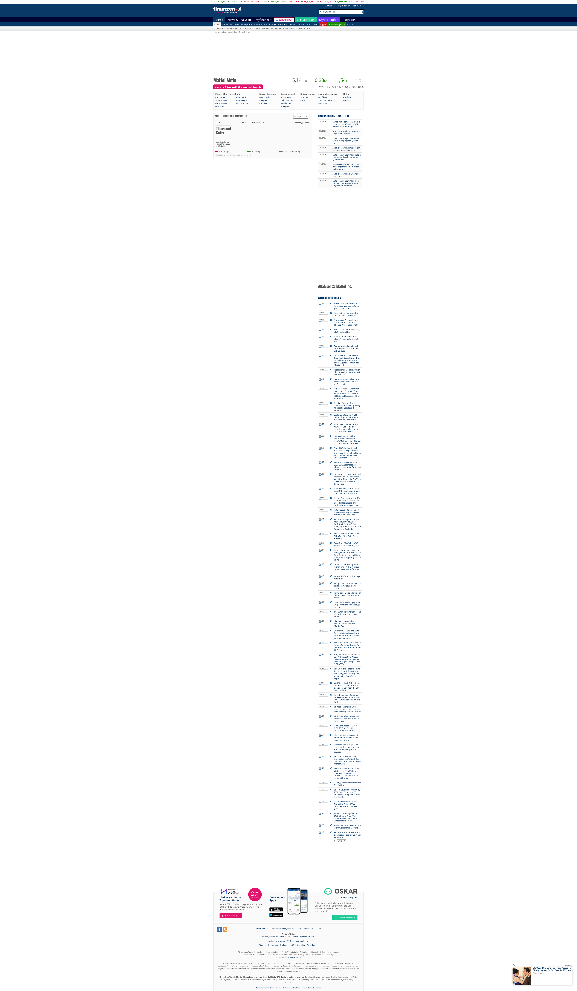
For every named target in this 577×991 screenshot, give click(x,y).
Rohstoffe (282, 24)
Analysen (263, 100)
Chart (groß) (241, 97)
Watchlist (347, 100)
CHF (334, 2)
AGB (292, 945)
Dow (245, 2)
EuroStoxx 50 (275, 928)
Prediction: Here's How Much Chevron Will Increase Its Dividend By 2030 (347, 372)
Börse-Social (288, 28)
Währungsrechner (262, 988)
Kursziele (263, 103)
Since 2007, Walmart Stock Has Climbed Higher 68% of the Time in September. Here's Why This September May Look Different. (347, 453)
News (272, 988)
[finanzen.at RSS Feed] (225, 929)
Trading (315, 24)
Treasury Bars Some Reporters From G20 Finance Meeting (347, 826)
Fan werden (358, 5)
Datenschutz (273, 945)
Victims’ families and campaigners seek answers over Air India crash (346, 718)
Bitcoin (304, 988)
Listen (257, 28)
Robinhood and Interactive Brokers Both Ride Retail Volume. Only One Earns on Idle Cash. (347, 698)
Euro (317, 2)
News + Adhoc (265, 97)
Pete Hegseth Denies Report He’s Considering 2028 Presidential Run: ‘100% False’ (346, 512)
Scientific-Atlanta (283, 936)
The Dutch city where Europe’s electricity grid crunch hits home (347, 614)
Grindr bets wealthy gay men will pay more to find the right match (347, 604)
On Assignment (268, 936)
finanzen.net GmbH (293, 957)
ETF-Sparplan (306, 20)
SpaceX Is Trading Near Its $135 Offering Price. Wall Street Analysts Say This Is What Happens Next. (345, 817)
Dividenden (276, 28)
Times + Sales (221, 100)
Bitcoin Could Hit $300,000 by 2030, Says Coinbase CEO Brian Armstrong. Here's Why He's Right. (347, 793)
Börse (219, 20)
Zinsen (301, 24)
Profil (302, 100)
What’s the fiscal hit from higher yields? (347, 577)
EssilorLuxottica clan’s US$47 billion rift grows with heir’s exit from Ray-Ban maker (346, 417)
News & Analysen (239, 20)
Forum (350, 24)
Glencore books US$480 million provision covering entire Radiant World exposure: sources (347, 748)
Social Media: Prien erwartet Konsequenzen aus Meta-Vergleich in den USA (347, 306)
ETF (265, 24)
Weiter (341, 841)
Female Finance (303, 28)
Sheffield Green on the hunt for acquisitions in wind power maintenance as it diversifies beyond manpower (347, 634)
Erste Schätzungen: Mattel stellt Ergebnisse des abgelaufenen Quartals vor (347, 157)
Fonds (259, 24)
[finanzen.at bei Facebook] (219, 929)
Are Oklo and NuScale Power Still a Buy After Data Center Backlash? (346, 536)
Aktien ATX (260, 928)
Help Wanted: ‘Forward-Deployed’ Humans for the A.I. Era (346, 339)
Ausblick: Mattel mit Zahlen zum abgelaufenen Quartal (347, 132)
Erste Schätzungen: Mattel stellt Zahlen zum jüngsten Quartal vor (347, 140)
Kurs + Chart (220, 97)
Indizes (225, 24)
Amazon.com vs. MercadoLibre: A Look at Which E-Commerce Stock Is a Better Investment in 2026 (347, 760)
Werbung (291, 941)
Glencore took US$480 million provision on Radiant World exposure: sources (347, 737)
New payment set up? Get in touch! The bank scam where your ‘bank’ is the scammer (347, 491)
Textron (295, 936)
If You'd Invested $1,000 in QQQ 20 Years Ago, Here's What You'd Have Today (345, 728)
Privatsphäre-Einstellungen (306, 945)
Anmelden (330, 5)
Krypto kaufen (328, 20)
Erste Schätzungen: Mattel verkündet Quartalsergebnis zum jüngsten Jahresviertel (346, 183)
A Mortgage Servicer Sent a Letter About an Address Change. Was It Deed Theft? (346, 322)
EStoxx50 (265, 2)
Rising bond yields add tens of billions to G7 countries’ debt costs (347, 586)
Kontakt (271, 941)
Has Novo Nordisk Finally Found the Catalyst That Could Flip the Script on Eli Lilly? (345, 805)
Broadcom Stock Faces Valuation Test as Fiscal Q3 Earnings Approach (347, 835)
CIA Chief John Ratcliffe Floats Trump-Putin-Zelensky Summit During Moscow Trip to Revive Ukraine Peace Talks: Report (347, 673)
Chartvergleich (242, 100)
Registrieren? (344, 5)
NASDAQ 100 (297, 928)
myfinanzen (263, 20)
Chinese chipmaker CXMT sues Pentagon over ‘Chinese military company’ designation (347, 709)
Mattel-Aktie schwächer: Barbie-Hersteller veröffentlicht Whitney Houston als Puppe (347, 124)
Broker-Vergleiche (337, 24)
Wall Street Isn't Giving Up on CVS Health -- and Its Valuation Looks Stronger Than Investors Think (347, 687)
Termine (265, 28)
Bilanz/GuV (286, 97)
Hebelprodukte (248, 24)
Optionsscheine (325, 100)
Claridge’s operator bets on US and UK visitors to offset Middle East (347, 623)
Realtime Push (242, 103)
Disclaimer (284, 945)
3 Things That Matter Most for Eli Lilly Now (347, 783)
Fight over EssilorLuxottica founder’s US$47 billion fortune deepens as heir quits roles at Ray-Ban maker (347, 428)
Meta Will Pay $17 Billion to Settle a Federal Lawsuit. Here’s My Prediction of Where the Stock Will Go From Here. (347, 440)
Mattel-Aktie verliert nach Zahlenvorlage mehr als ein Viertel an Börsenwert (346, 166)
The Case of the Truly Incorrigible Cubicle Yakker (347, 330)
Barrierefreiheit (302, 941)
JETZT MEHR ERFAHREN (345, 917)
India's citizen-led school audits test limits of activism (346, 314)
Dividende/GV (287, 103)
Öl (302, 2)
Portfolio (347, 97)
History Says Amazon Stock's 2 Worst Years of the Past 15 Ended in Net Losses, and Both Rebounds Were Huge (347, 502)
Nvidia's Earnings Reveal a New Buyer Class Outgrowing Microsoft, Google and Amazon (347, 407)
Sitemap (262, 945)
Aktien (217, 24)
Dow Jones (286, 928)
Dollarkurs (286, 988)
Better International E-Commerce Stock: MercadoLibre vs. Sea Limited (346, 381)
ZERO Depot (285, 19)
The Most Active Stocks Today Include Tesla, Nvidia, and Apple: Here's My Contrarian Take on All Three (347, 646)
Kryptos (323, 24)
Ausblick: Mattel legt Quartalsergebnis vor (347, 175)
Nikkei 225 (308, 928)
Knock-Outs (323, 103)
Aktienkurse (219, 28)
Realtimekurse (246, 28)
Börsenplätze (221, 103)
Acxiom (311, 936)
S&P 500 (317, 928)
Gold (351, 2)
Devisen (292, 24)
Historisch (219, 106)
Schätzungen (287, 100)
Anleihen (272, 24)
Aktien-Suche (232, 28)
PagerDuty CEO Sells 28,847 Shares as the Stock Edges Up (347, 544)
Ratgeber (349, 20)
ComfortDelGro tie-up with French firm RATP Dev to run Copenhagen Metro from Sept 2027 (347, 568)
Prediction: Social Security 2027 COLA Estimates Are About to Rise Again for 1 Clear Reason (347, 466)
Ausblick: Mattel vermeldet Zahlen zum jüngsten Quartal (347, 149)
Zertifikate (234, 24)
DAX (228, 2)
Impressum (280, 941)
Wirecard (303, 936)
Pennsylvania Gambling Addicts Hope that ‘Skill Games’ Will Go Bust (346, 348)
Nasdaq (284, 2)
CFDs (307, 24)
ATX (213, 2)
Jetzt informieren (230, 915)
